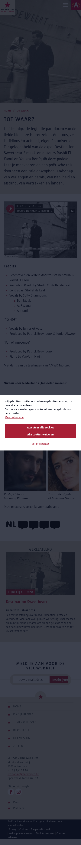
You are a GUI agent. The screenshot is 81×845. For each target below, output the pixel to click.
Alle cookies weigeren (40, 434)
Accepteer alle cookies (40, 427)
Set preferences (40, 443)
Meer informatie (14, 417)
